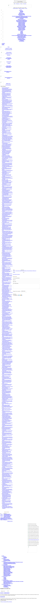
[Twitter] (19, 295)
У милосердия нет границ (5, 222)
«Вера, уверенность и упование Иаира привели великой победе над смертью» (7, 361)
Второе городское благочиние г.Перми (21, 21)
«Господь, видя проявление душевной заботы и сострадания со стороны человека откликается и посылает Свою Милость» (7, 182)
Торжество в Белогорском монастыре (7, 191)
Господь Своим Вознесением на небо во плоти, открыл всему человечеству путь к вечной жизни (7, 157)
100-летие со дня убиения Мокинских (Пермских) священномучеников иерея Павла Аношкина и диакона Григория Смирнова (7, 210)
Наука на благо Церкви (5, 493)
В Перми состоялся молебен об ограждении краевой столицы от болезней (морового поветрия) (6, 416)
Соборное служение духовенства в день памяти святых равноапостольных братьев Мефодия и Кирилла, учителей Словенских (7, 507)
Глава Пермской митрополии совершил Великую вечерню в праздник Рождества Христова (7, 108)
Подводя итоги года (4, 383)
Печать (26, 8)
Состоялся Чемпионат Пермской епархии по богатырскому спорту (6, 304)
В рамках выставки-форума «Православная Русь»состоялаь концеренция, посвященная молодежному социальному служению (7, 327)
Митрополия (20, 12)
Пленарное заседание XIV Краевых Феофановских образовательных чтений (7, 205)
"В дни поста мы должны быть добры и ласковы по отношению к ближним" (7, 401)
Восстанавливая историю (5, 293)
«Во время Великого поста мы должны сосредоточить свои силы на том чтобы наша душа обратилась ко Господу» (7, 137)
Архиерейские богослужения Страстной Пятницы (6, 143)
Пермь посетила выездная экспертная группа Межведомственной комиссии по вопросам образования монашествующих (7, 504)
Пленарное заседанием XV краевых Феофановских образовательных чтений (7, 382)
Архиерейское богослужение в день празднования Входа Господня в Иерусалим (7, 243)
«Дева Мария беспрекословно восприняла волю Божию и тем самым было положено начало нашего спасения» (7, 240)
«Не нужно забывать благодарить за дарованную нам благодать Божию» (7, 322)
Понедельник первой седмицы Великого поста (6, 470)
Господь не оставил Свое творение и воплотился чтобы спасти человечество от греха (7, 105)
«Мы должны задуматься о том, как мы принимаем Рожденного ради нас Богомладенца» (7, 389)
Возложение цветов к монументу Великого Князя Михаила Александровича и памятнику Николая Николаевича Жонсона (7, 292)
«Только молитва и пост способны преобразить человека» (6, 331)
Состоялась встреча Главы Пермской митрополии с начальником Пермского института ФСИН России (7, 490)
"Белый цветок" (4, 443)
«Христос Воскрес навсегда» (6, 147)
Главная (21, 9)
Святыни (5, 577)
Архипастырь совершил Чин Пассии (7, 237)
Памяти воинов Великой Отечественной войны (5, 303)
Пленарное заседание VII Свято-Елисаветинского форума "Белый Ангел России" (6, 452)
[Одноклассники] (20, 295)
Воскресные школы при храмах (21, 37)
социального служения (8, 48)
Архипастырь (21, 10)
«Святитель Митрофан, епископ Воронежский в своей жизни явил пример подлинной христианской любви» (6, 372)
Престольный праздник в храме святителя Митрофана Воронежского (7, 441)
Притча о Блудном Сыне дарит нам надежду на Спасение (7, 99)
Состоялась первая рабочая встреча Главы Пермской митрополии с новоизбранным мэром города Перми (7, 492)
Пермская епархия (21, 13)
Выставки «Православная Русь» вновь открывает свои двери (7, 325)
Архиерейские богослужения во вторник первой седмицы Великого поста (7, 133)
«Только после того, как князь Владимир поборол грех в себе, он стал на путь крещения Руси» (7, 313)
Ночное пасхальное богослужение (6, 145)
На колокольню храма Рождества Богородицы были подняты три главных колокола (6, 95)
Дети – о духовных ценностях (6, 140)
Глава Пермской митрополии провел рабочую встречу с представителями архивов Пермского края (7, 481)
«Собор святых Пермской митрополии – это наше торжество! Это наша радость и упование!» (7, 234)
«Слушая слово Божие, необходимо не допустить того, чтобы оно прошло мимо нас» (7, 350)
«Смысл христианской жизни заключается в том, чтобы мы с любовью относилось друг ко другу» (7, 348)
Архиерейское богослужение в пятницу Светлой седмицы (6, 153)
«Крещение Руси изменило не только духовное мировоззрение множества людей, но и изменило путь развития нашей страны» (7, 187)
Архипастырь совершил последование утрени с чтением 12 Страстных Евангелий (7, 423)
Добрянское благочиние (21, 24)
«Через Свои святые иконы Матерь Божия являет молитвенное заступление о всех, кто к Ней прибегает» (6, 447)
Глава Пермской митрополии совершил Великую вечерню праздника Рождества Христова (7, 214)
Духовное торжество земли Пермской (7, 123)
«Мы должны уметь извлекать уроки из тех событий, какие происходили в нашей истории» (7, 167)
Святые (21, 31)
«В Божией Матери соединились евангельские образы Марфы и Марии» (7, 342)
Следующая (18, 274)
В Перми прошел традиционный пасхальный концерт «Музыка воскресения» (6, 499)
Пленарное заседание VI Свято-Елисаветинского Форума (6, 377)
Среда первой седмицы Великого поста (7, 406)
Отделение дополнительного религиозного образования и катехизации (21, 35)
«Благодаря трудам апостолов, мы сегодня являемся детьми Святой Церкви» (6, 379)
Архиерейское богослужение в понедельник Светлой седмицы (6, 254)
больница (9, 63)
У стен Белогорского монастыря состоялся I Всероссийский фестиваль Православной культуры (7, 341)
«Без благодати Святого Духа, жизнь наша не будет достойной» (7, 298)
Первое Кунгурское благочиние (21, 26)
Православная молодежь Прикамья (7, 71)
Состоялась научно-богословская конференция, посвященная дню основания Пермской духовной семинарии (6, 364)
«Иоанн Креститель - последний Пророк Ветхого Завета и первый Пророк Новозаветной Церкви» (6, 228)
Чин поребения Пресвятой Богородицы (7, 344)
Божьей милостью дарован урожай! (7, 343)
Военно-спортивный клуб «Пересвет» (8, 77)
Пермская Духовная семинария (21, 34)
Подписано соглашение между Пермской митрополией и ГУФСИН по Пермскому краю (7, 103)
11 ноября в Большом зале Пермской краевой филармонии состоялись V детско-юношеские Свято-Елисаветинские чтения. (7, 197)
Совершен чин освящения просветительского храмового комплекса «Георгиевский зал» (6, 207)
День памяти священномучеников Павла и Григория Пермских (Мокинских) (6, 393)
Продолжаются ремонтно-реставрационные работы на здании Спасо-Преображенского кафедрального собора (7, 286)
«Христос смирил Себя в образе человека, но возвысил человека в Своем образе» (6, 245)
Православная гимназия (7, 582)
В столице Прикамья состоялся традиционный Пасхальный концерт (7, 255)
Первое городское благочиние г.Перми (21, 20)
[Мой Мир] (21, 295)
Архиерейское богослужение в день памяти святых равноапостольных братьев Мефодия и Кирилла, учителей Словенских (7, 433)
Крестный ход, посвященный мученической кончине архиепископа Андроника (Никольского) (7, 302)
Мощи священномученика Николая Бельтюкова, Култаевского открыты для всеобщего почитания (7, 398)
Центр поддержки (8, 52)
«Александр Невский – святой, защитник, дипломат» (6, 456)
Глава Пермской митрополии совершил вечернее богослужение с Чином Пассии (7, 486)
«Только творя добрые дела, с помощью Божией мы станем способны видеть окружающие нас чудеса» (7, 324)
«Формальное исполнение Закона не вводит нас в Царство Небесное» (7, 380)
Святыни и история (20, 30)
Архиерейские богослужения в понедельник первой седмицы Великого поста (6, 131)
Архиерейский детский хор (21, 39)
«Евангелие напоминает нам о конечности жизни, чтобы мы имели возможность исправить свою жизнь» (7, 454)
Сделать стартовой (15, 8)
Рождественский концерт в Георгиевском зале (5, 219)
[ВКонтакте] (18, 295)
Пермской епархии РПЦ (8, 49)
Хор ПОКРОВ (22, 40)
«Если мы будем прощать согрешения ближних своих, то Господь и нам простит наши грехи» (7, 445)
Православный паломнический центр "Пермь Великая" (8, 67)
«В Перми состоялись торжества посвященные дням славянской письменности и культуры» (6, 269)
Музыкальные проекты (21, 38)
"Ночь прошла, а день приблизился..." (7, 467)
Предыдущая (14, 274)
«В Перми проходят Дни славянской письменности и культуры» (7, 165)
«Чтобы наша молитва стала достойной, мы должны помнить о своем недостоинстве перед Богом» (7, 346)
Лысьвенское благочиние (21, 25)
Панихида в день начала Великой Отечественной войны (6, 180)
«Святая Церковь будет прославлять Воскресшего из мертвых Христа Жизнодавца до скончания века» (7, 151)
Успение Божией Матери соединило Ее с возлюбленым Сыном (7, 194)
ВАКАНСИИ (2, 596)
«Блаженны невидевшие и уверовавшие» (5, 154)
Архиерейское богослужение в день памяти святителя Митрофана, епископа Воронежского (7, 190)
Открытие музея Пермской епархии (7, 168)
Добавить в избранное (22, 8)
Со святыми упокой (4, 497)
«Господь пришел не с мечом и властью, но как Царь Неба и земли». (7, 420)
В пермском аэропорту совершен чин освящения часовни (7, 359)
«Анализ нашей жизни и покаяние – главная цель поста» (7, 135)
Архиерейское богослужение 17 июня (7, 176)
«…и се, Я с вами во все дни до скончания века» (6, 257)
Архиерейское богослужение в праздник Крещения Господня (6, 394)
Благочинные (22, 18)
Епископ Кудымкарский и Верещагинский (22, 17)
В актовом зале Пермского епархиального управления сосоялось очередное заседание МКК (7, 274)
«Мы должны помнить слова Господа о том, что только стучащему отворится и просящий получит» (7, 117)
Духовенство (20, 15)
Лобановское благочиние (21, 23)
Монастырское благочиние (21, 19)
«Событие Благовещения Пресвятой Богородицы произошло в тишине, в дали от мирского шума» (7, 418)
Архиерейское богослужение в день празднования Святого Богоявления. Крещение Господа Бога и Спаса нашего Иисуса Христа (7, 225)
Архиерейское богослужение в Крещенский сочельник (6, 118)
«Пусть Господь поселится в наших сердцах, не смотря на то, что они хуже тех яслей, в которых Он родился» (7, 212)
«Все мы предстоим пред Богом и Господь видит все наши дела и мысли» (6, 185)
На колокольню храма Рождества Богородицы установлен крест (6, 93)
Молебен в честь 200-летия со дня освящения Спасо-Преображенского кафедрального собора (7, 279)
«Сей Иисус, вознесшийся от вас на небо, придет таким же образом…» (7, 277)
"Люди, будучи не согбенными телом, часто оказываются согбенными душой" (7, 375)
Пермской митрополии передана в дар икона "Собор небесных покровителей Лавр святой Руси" (7, 438)
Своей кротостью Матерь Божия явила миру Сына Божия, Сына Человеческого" (7, 488)
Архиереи (21, 33)
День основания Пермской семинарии (7, 362)
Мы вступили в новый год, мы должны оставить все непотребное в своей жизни (7, 110)
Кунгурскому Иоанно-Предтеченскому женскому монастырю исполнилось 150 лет (7, 203)
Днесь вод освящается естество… (6, 119)
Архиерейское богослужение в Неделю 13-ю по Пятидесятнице (7, 192)
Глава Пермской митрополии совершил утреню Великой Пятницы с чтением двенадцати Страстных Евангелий (7, 247)
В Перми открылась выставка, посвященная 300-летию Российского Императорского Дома (7, 450)
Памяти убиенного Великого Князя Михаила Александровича (7, 289)
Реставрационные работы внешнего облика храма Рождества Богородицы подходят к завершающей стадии (7, 90)
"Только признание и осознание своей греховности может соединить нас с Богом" (7, 431)
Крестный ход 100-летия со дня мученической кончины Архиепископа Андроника (7, 178)
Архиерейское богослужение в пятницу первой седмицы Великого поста (7, 409)
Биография (21, 11)
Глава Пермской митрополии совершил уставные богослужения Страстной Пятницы (7, 249)
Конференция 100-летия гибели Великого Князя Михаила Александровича (6, 173)
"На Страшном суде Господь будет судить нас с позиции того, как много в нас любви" (7, 466)
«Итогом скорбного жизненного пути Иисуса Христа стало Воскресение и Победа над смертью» (7, 259)
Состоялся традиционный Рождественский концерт (5, 115)
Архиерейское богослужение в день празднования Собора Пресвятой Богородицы (7, 217)
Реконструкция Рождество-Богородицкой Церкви (5, 88)
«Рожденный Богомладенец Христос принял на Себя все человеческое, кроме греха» (7, 385)
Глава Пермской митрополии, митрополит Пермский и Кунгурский (21, 16)
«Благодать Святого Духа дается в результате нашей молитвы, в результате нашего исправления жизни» (6, 283)
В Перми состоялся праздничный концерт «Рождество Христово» (6, 391)
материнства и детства (8, 53)
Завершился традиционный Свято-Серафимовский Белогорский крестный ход (6, 315)
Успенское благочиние (21, 22)
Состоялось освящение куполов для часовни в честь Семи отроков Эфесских (7, 272)
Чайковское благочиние (21, 27)
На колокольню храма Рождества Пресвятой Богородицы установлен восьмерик (7, 92)
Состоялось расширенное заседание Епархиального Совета (7, 288)
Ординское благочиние (21, 29)
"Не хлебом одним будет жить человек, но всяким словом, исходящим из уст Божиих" (7, 440)
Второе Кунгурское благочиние (8, 572)
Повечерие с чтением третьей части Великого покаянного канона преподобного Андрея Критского (7, 476)
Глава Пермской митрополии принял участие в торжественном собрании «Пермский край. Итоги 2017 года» (7, 101)
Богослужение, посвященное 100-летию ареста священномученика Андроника (6, 175)
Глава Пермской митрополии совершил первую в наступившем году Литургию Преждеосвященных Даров (7, 473)
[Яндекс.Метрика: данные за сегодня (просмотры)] (9, 601)
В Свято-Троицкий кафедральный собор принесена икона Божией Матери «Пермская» (6, 366)
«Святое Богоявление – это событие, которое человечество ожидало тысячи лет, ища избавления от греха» (7, 463)
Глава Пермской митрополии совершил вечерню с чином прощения (7, 469)
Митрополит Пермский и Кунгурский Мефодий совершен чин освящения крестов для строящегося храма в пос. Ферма (7, 335)
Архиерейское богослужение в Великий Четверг (6, 421)
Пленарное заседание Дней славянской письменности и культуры (7, 160)
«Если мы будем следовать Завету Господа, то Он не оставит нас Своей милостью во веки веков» (7, 333)
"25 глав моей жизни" (5, 297)
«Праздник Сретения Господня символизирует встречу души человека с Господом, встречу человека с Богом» (7, 232)
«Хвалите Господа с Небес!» (6, 155)
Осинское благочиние (22, 28)
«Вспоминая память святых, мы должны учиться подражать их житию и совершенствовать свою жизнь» (7, 309)
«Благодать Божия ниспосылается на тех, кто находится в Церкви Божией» (7, 163)
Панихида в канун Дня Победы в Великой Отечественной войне (6, 501)
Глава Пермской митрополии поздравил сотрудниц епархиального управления (7, 411)
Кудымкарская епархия (21, 14)
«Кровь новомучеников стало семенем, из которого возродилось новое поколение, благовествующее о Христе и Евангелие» (7, 338)
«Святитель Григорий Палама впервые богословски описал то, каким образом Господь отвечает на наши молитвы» (7, 236)
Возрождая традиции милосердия (6, 442)
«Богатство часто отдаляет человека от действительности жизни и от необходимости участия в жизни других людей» (7, 352)
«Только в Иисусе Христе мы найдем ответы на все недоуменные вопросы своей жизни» (7, 276)
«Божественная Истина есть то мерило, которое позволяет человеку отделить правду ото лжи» (7, 221)
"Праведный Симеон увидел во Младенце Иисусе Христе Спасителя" (7, 396)
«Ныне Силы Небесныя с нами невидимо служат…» (6, 478)
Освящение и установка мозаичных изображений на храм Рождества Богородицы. (7, 98)
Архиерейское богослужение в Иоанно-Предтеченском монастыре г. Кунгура (7, 261)
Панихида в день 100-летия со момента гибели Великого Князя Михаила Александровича (7, 171)
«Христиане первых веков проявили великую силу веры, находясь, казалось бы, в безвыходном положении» (7, 139)
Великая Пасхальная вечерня (6, 428)
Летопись (21, 32)
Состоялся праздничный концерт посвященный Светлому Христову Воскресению (6, 149)
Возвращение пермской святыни (6, 146)
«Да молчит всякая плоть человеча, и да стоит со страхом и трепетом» (7, 144)
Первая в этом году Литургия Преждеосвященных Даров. (6, 405)
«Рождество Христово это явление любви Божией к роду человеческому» (7, 457)
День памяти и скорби (5, 179)
